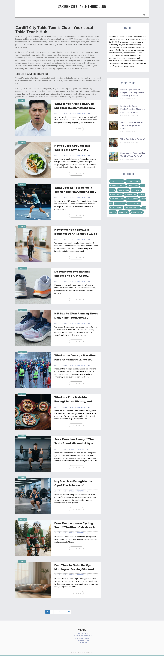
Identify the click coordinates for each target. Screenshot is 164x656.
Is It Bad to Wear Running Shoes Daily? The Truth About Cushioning (76, 317)
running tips (123, 212)
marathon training (117, 185)
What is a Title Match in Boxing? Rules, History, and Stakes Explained (73, 401)
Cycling (22, 520)
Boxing (21, 394)
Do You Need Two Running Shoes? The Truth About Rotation (72, 275)
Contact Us (83, 640)
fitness (141, 194)
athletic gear (133, 185)
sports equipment (116, 181)
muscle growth (116, 208)
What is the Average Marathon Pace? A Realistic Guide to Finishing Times (75, 359)
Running (22, 268)
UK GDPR (83, 643)
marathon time (136, 212)
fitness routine (115, 194)
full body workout (132, 208)
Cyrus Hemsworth (78, 113)
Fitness (21, 142)
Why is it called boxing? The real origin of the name (131, 126)
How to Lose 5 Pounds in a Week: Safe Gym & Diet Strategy (72, 150)
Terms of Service (83, 636)
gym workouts (130, 194)
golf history (120, 203)
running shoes (123, 190)
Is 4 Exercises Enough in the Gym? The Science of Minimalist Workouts (73, 485)
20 (69, 611)
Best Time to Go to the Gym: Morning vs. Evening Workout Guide (74, 569)
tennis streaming (134, 203)
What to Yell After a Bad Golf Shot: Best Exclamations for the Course (74, 108)
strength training (133, 181)
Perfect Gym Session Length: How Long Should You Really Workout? (132, 93)
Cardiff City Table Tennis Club (82, 6)
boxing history (132, 199)
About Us (83, 633)
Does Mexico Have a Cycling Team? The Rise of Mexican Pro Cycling (75, 527)
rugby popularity (116, 199)
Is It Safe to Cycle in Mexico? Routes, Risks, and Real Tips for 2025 (132, 109)
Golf (21, 100)
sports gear (136, 190)
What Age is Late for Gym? (132, 139)
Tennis (21, 184)
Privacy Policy (83, 638)
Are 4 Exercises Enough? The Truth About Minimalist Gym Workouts (74, 443)
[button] (144, 14)
